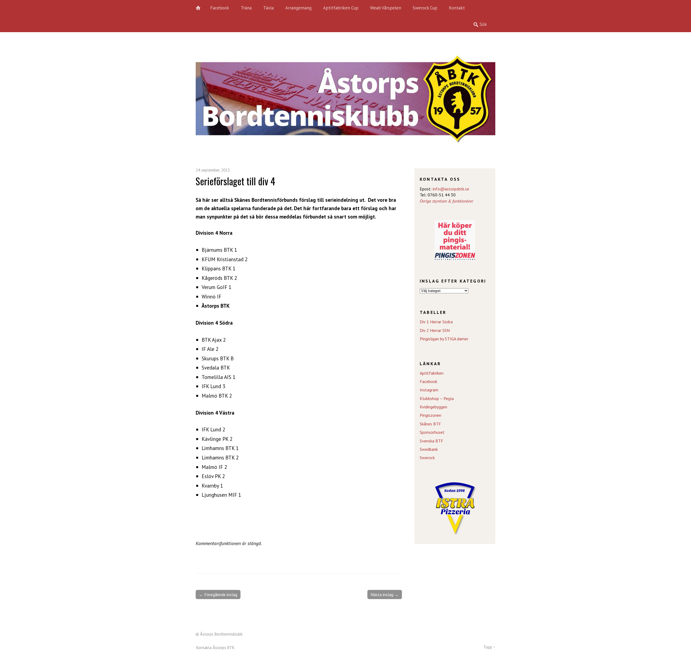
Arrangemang (298, 8)
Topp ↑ (489, 647)
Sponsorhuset (432, 432)
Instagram (429, 389)
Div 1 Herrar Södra (436, 321)
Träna (246, 8)
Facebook (219, 8)
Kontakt (457, 8)
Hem (201, 8)
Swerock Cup (425, 8)
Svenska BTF (431, 441)
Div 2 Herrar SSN (435, 330)
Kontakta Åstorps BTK (215, 647)
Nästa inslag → (385, 594)
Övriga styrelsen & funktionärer (446, 201)
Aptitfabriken (431, 373)
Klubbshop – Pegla (437, 398)
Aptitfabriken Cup (340, 8)
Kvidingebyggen (433, 406)
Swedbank (429, 449)
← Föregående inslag (218, 594)
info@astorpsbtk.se (451, 189)
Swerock (427, 457)
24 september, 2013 (213, 170)
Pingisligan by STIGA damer (444, 338)
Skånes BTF (430, 423)
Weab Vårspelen (385, 8)
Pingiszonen (430, 415)
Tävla (268, 8)
